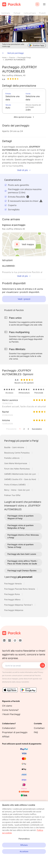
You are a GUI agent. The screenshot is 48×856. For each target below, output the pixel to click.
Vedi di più (22, 170)
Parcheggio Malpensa (13, 610)
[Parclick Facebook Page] (15, 640)
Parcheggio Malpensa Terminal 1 (18, 605)
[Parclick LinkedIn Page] (9, 640)
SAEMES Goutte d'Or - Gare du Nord (20, 479)
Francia (12, 58)
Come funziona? (10, 710)
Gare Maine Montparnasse (16, 463)
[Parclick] (11, 4)
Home (4, 58)
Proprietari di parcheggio (14, 732)
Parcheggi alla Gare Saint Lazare (21, 554)
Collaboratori (8, 728)
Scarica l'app (38, 45)
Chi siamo (7, 705)
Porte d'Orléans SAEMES (15, 484)
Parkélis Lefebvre (12, 458)
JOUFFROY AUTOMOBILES (15, 60)
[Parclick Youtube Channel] (20, 640)
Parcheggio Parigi (24, 58)
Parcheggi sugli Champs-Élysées (22, 570)
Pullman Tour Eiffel (12, 495)
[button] (27, 196)
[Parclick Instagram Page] (4, 640)
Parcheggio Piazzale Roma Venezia (19, 589)
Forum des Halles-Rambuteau (17, 469)
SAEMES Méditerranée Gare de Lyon (20, 474)
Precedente (11, 429)
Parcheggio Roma (12, 594)
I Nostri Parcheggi (11, 714)
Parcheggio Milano (12, 599)
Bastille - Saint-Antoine (14, 447)
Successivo (37, 429)
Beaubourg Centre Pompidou (17, 453)
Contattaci (39, 728)
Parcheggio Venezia (13, 583)
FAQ (36, 732)
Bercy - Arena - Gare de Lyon (17, 490)
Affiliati (5, 736)
